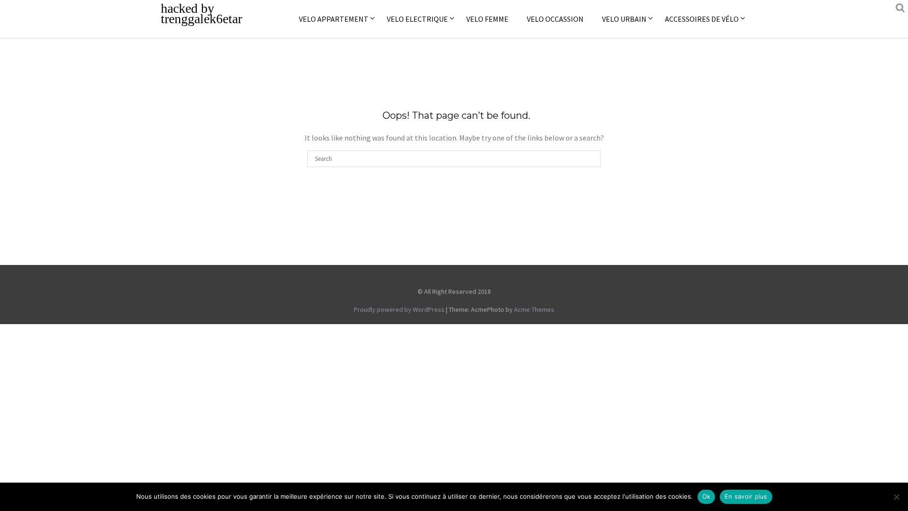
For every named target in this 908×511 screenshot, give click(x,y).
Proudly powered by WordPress (399, 309)
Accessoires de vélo (702, 19)
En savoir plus (746, 496)
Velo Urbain (624, 19)
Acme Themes (534, 309)
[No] (896, 497)
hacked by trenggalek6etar (201, 13)
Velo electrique (417, 19)
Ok (706, 496)
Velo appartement (333, 19)
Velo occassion (555, 19)
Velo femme (487, 19)
